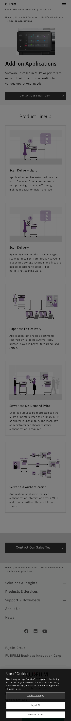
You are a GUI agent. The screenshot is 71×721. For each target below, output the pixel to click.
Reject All (35, 705)
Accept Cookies (35, 715)
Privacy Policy (14, 689)
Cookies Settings (35, 696)
